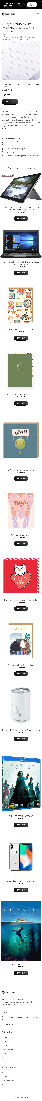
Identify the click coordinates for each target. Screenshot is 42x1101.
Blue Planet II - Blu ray (21, 964)
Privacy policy (7, 1085)
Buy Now (10, 102)
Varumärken (26, 84)
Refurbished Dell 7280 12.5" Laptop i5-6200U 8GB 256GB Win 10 (21, 263)
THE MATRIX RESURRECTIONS (21, 816)
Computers (16, 84)
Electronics (6, 1041)
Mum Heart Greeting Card (21, 535)
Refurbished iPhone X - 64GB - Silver (21, 881)
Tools (4, 1054)
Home (4, 35)
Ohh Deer (35, 84)
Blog (3, 1072)
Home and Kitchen (9, 1050)
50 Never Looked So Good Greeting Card (21, 394)
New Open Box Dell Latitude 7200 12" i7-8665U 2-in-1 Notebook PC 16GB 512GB (21, 208)
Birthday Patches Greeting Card (21, 329)
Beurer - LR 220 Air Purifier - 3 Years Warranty (21, 730)
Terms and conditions (10, 1081)
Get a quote (31, 4)
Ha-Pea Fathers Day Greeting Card (21, 470)
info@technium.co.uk (10, 1024)
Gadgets (5, 1045)
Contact (5, 1076)
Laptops (5, 87)
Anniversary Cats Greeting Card (21, 665)
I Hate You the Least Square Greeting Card (21, 600)
